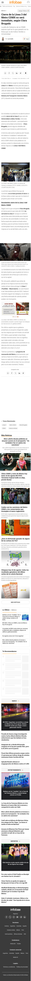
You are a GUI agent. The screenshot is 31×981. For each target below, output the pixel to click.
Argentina (12, 926)
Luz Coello (10, 39)
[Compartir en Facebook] (9, 73)
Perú (22, 930)
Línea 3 (4, 425)
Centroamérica (8, 934)
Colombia (18, 926)
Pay (10, 6)
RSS (25, 934)
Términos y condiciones (9, 967)
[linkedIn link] (24, 917)
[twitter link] (10, 917)
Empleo (19, 943)
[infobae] (15, 2)
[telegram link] (21, 917)
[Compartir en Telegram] (20, 73)
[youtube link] (17, 917)
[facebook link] (6, 917)
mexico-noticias (13, 428)
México (3, 10)
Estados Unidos (11, 930)
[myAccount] (28, 2)
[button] (2, 2)
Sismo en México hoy (17, 6)
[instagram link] (13, 917)
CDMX (4, 428)
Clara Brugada (23, 425)
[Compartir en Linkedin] (16, 73)
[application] (15, 252)
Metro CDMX (13, 425)
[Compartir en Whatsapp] (5, 73)
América (7, 926)
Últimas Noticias (18, 934)
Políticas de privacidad (22, 967)
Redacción (13, 943)
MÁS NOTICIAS (15, 602)
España (25, 926)
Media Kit (15, 957)
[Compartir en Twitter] (12, 73)
